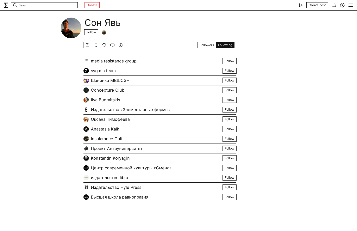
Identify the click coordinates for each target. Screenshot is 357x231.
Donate (92, 5)
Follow (91, 32)
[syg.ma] (6, 5)
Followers (207, 45)
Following (225, 45)
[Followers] (104, 32)
